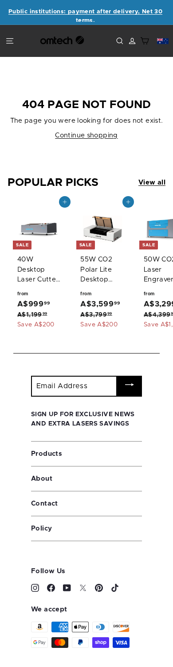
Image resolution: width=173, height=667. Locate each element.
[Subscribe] (129, 386)
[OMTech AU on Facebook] (51, 588)
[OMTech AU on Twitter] (83, 588)
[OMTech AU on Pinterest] (99, 588)
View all (151, 182)
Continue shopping (86, 135)
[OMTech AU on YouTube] (67, 588)
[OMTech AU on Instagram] (35, 588)
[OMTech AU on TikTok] (115, 588)
